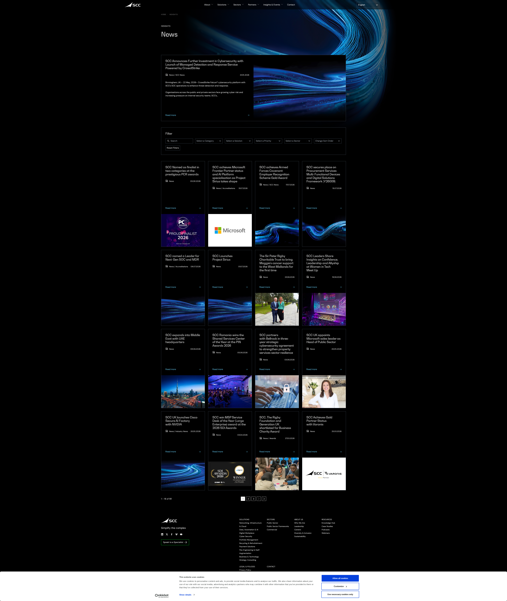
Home (163, 14)
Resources (327, 519)
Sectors (271, 519)
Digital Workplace (246, 533)
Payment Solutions (247, 546)
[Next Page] (259, 499)
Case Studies (327, 526)
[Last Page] (264, 499)
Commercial (272, 529)
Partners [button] (252, 4)
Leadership (299, 526)
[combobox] (206, 141)
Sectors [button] (237, 4)
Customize (339, 586)
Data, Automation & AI (248, 529)
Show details (185, 595)
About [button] (207, 4)
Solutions (244, 519)
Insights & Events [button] (271, 4)
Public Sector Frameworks (278, 526)
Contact (291, 4)
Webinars (326, 533)
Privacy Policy (245, 570)
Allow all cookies (340, 578)
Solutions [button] (221, 4)
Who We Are (299, 523)
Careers (297, 529)
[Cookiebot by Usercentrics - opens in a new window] (161, 596)
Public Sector (272, 523)
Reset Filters (173, 148)
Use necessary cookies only (340, 594)
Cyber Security (245, 536)
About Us (298, 519)
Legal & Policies (247, 566)
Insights (174, 14)
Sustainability (300, 536)
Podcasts (326, 529)
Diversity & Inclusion (302, 533)
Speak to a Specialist (173, 542)
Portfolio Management (248, 540)
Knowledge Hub (328, 523)
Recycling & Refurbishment (250, 543)
